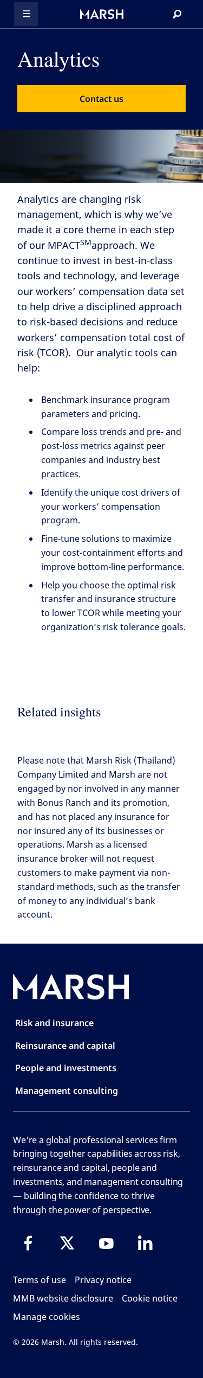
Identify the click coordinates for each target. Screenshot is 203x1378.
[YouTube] (106, 1243)
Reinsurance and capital (65, 1046)
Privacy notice (103, 1280)
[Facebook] (28, 1243)
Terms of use (39, 1280)
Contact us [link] (101, 99)
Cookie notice (150, 1298)
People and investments (65, 1068)
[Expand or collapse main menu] (26, 14)
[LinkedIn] (145, 1243)
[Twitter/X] (67, 1243)
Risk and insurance (54, 1023)
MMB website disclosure (63, 1298)
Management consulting (66, 1091)
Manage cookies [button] (46, 1317)
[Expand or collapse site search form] (177, 14)
